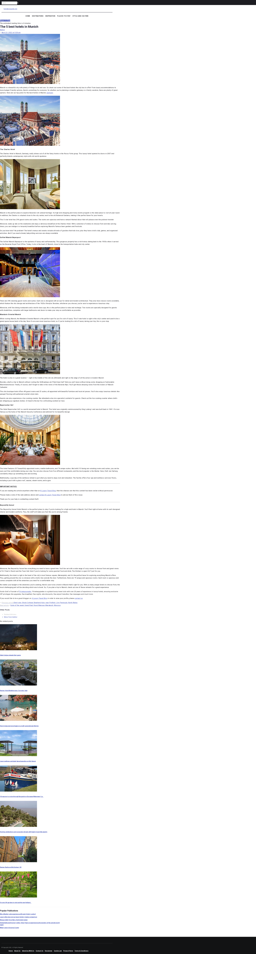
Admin (2, 30)
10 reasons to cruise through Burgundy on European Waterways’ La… (22, 796)
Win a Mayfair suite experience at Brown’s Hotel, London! (18, 914)
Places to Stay (5, 21)
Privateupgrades (25, 591)
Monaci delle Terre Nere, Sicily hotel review (14, 920)
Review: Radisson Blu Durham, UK (10, 867)
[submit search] (17, 3)
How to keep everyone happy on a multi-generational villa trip (19, 726)
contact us (79, 598)
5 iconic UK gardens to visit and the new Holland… (15, 902)
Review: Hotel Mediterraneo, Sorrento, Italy (13, 690)
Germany (50, 93)
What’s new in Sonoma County (9, 927)
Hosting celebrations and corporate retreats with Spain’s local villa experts (23, 832)
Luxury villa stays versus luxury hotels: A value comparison (18, 917)
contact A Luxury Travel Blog (50, 495)
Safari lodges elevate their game (10, 655)
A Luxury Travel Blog (48, 491)
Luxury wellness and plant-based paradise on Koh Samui (18, 761)
